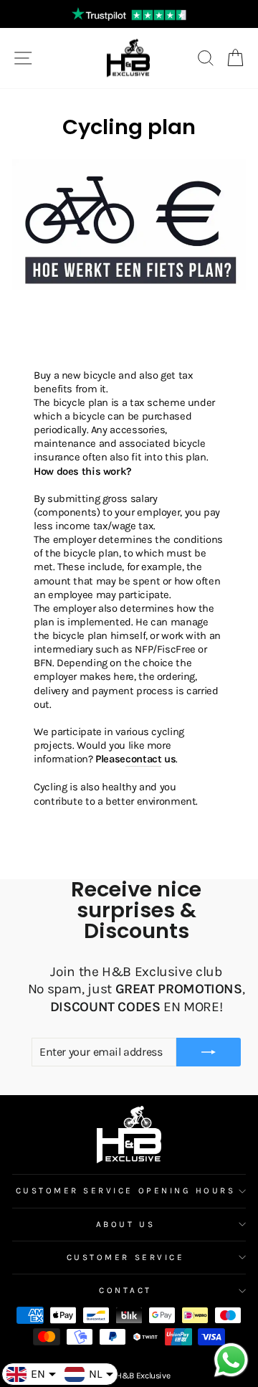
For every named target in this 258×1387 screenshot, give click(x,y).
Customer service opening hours (126, 1190)
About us (125, 1224)
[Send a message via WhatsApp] (231, 1360)
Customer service (126, 1257)
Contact (125, 1290)
